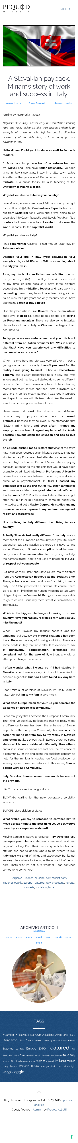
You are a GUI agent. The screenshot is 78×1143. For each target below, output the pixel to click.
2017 (49, 937)
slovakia (29, 887)
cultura (56, 1041)
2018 (59, 937)
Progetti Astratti (57, 1109)
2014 (19, 937)
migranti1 (50, 1061)
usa (60, 1066)
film (73, 1049)
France (16, 1055)
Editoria (71, 1040)
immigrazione (56, 1055)
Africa (58, 1034)
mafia (32, 1061)
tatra (51, 887)
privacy (67, 1100)
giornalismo (43, 1055)
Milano (60, 1061)
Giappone (32, 1055)
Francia (24, 1055)
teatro (54, 1066)
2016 (39, 937)
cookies (39, 1105)
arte (65, 1034)
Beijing (72, 1035)
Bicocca (28, 878)
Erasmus (8, 1048)
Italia (65, 1055)
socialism (41, 887)
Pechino (13, 1066)
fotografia (7, 1055)
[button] (67, 9)
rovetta (69, 882)
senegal (45, 1066)
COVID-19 (47, 1040)
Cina (28, 1040)
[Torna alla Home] (16, 9)
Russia (35, 1065)
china (21, 1040)
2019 (68, 937)
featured (39, 882)
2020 (39, 943)
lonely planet (22, 1061)
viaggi (7, 1072)
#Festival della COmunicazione (35, 1034)
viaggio (17, 1071)
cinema (36, 1040)
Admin (37, 1109)
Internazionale (62, 103)
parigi (5, 1066)
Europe (27, 882)
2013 (9, 937)
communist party (56, 878)
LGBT (12, 1061)
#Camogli (9, 1034)
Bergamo (16, 878)
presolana (58, 882)
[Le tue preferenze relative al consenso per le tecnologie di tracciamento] (71, 1136)
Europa (20, 1048)
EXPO (42, 1048)
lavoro (6, 1061)
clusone (40, 878)
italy (48, 882)
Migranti (40, 1061)
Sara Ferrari (37, 103)
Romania (24, 1066)
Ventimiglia (69, 1066)
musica (71, 1061)
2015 (29, 937)
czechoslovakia (12, 882)
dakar (64, 1040)
